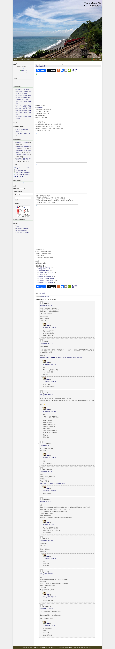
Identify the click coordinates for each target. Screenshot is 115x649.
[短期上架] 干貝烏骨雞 (22, 142)
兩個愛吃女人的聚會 (43, 270)
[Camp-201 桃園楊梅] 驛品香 (23, 106)
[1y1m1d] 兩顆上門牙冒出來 (45, 272)
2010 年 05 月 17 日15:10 (46, 501)
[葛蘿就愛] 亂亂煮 (45, 296)
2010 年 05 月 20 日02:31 (46, 608)
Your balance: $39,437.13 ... (23, 133)
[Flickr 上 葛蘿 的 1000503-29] (23, 70)
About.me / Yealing (23, 73)
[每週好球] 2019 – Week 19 (45, 282)
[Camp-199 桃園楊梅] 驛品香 (23, 110)
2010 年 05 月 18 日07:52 (46, 574)
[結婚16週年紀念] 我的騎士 (23, 89)
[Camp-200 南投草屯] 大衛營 (23, 108)
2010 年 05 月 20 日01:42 (49, 327)
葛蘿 (47, 325)
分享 (74, 70)
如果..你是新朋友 (25, 59)
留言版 (35, 59)
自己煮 (43, 293)
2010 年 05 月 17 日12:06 (49, 411)
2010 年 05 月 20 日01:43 (49, 490)
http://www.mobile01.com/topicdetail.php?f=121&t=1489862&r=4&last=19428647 (61, 357)
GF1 (40, 293)
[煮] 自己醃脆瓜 (40, 66)
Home (15, 59)
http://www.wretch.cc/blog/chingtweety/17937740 (52, 483)
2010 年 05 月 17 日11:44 (46, 343)
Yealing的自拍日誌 (93, 3)
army (49, 647)
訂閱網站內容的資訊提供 (22, 228)
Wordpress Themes (63, 647)
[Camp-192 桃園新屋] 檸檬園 (45, 280)
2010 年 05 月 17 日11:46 (49, 364)
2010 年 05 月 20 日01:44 (49, 597)
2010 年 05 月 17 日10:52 (46, 305)
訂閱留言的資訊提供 (21, 230)
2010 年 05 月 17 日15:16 (49, 524)
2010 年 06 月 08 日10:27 (49, 625)
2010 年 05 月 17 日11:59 (46, 395)
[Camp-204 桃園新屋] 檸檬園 (23, 95)
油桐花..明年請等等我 (44, 268)
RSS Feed (98, 59)
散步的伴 (40, 274)
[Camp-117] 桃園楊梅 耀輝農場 (46, 278)
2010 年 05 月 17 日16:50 (46, 540)
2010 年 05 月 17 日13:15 (46, 471)
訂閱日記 (43, 59)
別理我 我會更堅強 (21, 155)
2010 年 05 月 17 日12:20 (46, 445)
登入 (17, 226)
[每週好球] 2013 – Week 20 (45, 276)
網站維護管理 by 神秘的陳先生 (85, 647)
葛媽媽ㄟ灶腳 (52, 59)
